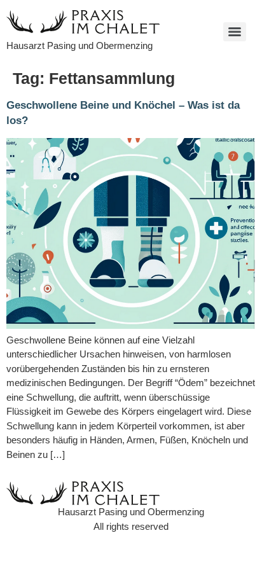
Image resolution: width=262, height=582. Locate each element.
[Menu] (234, 31)
